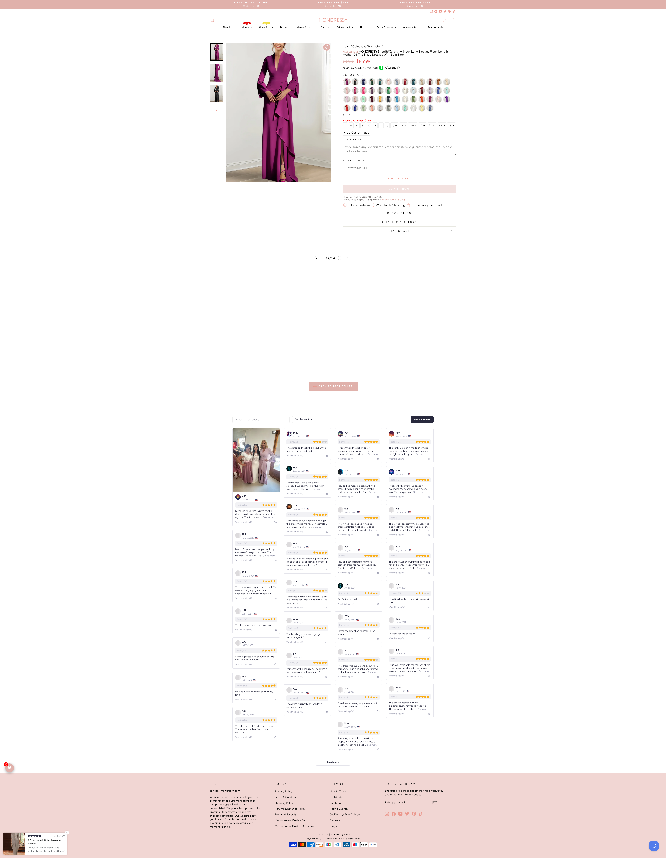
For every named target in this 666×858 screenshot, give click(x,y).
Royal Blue (355, 108)
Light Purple (430, 90)
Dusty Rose (346, 90)
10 (369, 125)
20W (412, 125)
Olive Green (413, 99)
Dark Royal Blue (363, 81)
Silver (380, 108)
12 (375, 125)
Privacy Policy (283, 791)
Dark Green (371, 81)
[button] (239, 359)
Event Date (354, 160)
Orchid (430, 99)
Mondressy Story (340, 834)
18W (403, 125)
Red (346, 108)
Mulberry (371, 99)
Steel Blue (396, 81)
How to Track (338, 791)
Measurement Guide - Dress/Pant (295, 826)
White (413, 108)
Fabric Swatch (339, 808)
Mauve (355, 99)
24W (432, 125)
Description (399, 213)
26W (441, 125)
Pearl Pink (388, 81)
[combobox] (303, 419)
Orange (421, 99)
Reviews (335, 820)
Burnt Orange (438, 81)
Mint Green (363, 99)
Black (355, 81)
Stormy (430, 108)
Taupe (421, 81)
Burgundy (430, 81)
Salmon (371, 108)
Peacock (380, 81)
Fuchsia (355, 90)
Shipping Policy (284, 803)
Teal (413, 81)
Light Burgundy (421, 90)
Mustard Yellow (380, 99)
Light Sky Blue (446, 90)
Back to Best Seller (335, 386)
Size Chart (399, 231)
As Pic (346, 81)
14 (381, 125)
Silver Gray (388, 108)
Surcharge (336, 803)
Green (388, 90)
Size (347, 114)
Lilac (346, 99)
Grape (371, 90)
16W (394, 125)
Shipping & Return (399, 222)
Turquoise (405, 108)
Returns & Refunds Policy (290, 808)
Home (346, 46)
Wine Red (405, 81)
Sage (363, 108)
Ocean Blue (396, 99)
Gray (380, 90)
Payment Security (285, 814)
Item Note (352, 139)
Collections (359, 46)
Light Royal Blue (438, 90)
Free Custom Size (356, 132)
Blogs (333, 826)
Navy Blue (388, 99)
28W (451, 125)
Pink (438, 99)
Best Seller (374, 46)
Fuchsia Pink (363, 90)
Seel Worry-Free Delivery (345, 814)
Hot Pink (396, 90)
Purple (446, 99)
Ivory (405, 90)
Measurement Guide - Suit (290, 820)
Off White (405, 99)
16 (386, 125)
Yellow (421, 108)
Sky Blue (396, 108)
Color (353, 74)
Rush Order (337, 797)
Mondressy (333, 20)
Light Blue (413, 90)
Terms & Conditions (286, 797)
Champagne (446, 81)
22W (422, 125)
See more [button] (268, 517)
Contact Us (322, 834)
